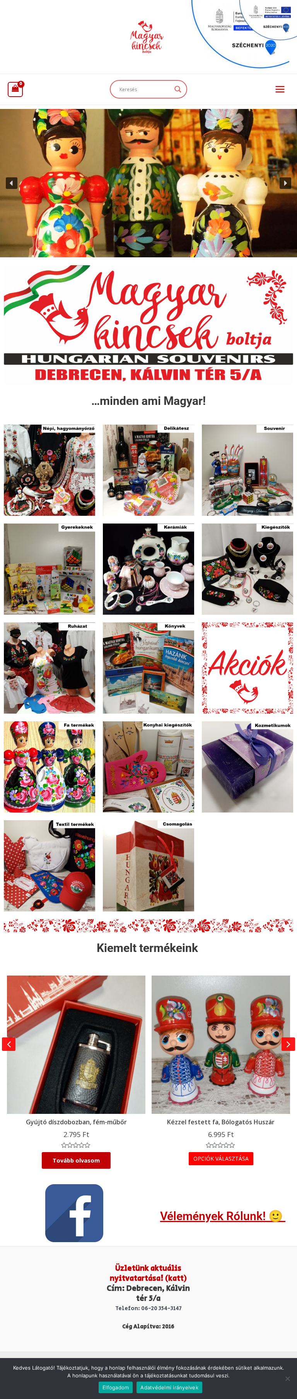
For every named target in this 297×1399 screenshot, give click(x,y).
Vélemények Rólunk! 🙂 (222, 1216)
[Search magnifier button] (177, 89)
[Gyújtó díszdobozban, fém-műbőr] (76, 1045)
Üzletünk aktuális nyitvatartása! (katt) (148, 1273)
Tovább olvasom (76, 1160)
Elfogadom (115, 1387)
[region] (148, 183)
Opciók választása (221, 1158)
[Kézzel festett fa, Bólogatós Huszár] (221, 1045)
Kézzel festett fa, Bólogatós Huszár (221, 1122)
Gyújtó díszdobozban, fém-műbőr (76, 1122)
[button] (11, 183)
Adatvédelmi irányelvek (169, 1387)
